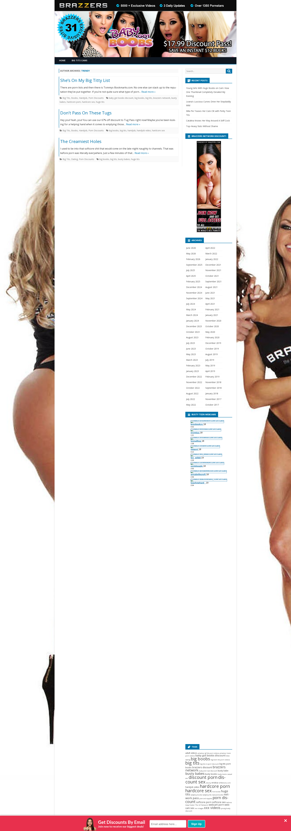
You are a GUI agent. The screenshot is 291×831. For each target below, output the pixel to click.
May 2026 (191, 253)
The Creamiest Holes (80, 141)
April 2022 (210, 247)
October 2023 (193, 331)
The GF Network (201, 805)
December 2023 (194, 326)
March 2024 (192, 315)
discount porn (203, 777)
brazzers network (161, 97)
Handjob (83, 97)
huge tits (100, 101)
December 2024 (194, 287)
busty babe (223, 770)
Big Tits (66, 97)
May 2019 (210, 365)
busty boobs (211, 774)
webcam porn (216, 804)
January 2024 (192, 320)
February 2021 (212, 309)
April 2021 (210, 303)
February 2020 (212, 337)
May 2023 (191, 354)
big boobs (139, 97)
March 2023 (192, 359)
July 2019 (209, 359)
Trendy (85, 70)
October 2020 (212, 326)
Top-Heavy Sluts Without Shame (202, 126)
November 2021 (213, 270)
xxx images (199, 808)
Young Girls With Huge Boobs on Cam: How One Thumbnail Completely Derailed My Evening (207, 92)
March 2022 (211, 253)
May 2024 (191, 309)
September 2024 (194, 298)
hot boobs (216, 792)
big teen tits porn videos (220, 760)
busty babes (124, 159)
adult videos (191, 753)
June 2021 (210, 292)
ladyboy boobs (196, 795)
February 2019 (212, 376)
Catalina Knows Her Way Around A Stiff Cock (208, 120)
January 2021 (211, 315)
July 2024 (190, 303)
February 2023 (193, 365)
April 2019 (210, 371)
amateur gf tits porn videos (208, 753)
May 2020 (210, 331)
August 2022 (192, 393)
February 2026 (193, 259)
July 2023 (190, 343)
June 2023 (191, 348)
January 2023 (192, 371)
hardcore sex (88, 101)
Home (62, 60)
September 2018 (213, 387)
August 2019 (211, 354)
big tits (149, 97)
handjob (132, 130)
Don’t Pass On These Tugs (86, 113)
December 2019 (213, 343)
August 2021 (211, 287)
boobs (188, 767)
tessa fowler (190, 805)
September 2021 (213, 281)
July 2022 (190, 399)
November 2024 (194, 292)
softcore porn (203, 802)
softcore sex (219, 802)
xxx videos (212, 807)
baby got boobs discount (121, 97)
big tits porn (225, 763)
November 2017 (213, 399)
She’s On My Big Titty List (85, 80)
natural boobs (217, 795)
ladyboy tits (207, 795)
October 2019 (212, 348)
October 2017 (212, 404)
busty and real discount (208, 771)
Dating (74, 159)
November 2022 (194, 382)
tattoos (229, 802)
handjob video (144, 130)
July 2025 (190, 270)
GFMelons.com (225, 783)
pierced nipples (205, 798)
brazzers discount (202, 767)
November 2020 (213, 320)
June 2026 (191, 247)
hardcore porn (74, 101)
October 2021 (212, 275)
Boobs (74, 97)
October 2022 (193, 387)
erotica (215, 782)
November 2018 (213, 382)
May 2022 (191, 404)
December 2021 (213, 264)
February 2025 (193, 281)
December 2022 (194, 376)
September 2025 (194, 264)
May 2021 (210, 298)
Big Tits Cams (79, 60)
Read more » (148, 91)
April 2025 (191, 275)
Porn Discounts (96, 97)
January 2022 (211, 259)
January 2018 (211, 393)
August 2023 (192, 337)
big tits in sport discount (209, 764)
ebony (208, 783)
